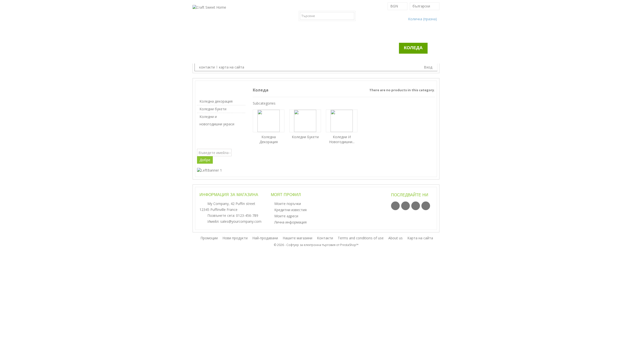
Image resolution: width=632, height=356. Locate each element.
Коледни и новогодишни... (342, 139)
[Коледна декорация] (268, 121)
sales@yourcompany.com (240, 221)
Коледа (413, 48)
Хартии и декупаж (272, 48)
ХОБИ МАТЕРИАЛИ (218, 48)
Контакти (325, 238)
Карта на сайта (420, 238)
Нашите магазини (298, 238)
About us (396, 238)
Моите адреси (286, 216)
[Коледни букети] (305, 121)
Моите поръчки (287, 203)
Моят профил (286, 195)
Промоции (263, 61)
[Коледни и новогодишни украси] (341, 121)
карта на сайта (231, 67)
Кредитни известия (290, 209)
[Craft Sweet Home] (232, 19)
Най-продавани (265, 238)
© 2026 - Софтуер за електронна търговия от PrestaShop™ (316, 245)
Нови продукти (235, 238)
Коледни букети (212, 109)
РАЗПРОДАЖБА (376, 48)
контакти (207, 67)
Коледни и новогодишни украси (216, 120)
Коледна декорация (216, 101)
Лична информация (290, 222)
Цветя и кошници (327, 48)
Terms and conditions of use (361, 238)
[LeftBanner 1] (209, 169)
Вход (427, 67)
